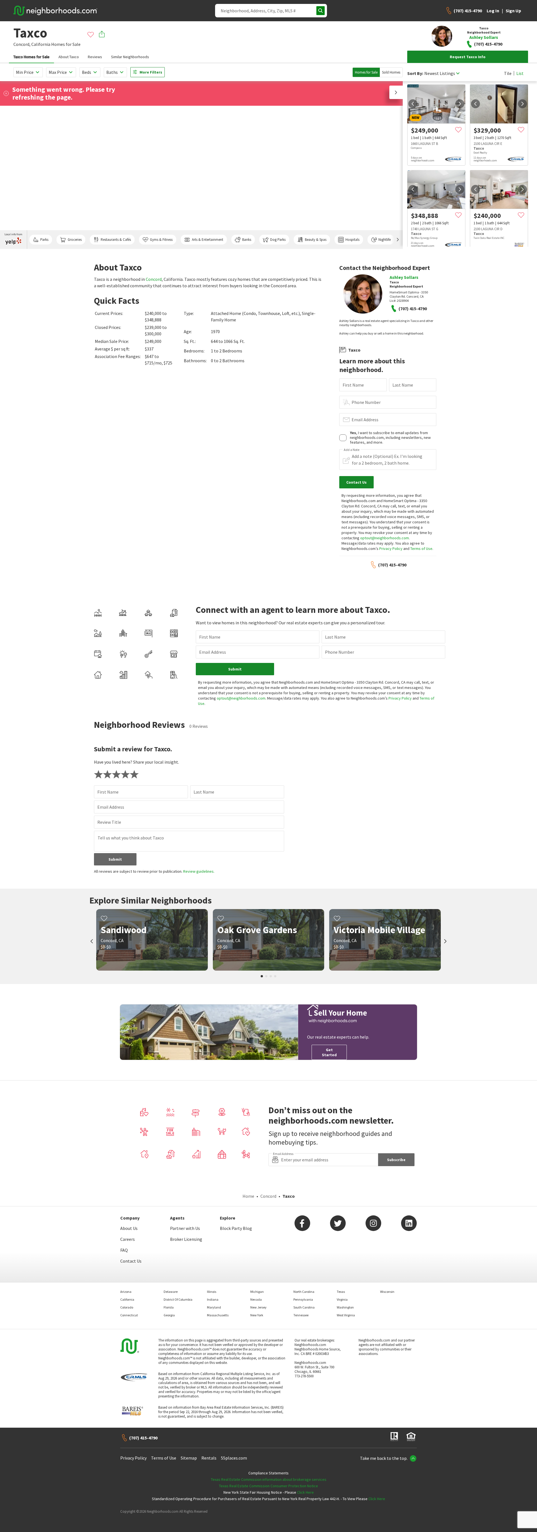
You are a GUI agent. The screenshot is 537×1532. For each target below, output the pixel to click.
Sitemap (189, 1458)
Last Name (402, 385)
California (40, 44)
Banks (246, 239)
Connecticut (129, 1315)
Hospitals (352, 239)
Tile (508, 73)
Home (248, 1196)
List (520, 73)
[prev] (412, 103)
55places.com (234, 1458)
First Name (353, 385)
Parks (44, 239)
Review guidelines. (199, 871)
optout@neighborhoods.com (384, 537)
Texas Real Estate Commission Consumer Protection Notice (268, 1485)
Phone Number (366, 402)
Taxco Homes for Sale (31, 56)
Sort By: (415, 73)
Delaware (171, 1291)
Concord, (21, 44)
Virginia (342, 1299)
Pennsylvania (303, 1299)
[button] (396, 92)
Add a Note (351, 449)
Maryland (214, 1307)
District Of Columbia (178, 1299)
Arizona (125, 1291)
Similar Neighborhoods (130, 56)
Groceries (75, 239)
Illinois (211, 1291)
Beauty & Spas (315, 239)
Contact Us (131, 1261)
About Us (129, 1228)
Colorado (126, 1307)
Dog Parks (278, 239)
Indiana (212, 1299)
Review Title (109, 822)
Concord (154, 279)
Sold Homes (391, 72)
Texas (341, 1291)
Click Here (305, 1492)
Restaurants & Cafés (116, 239)
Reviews (95, 56)
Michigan (257, 1291)
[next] (459, 103)
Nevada (256, 1299)
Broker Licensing (186, 1239)
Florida (169, 1307)
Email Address (365, 419)
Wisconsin (387, 1291)
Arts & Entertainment (207, 239)
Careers (127, 1239)
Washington (345, 1307)
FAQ (124, 1250)
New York (256, 1315)
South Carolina (304, 1307)
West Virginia (346, 1315)
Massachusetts (218, 1315)
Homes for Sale (366, 72)
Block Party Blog (236, 1228)
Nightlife (384, 239)
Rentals (208, 1458)
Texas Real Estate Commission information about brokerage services (268, 1479)
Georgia (169, 1315)
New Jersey (258, 1307)
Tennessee (300, 1315)
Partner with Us (185, 1228)
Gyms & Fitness (161, 239)
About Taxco (68, 56)
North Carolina (303, 1291)
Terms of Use (421, 548)
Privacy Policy (390, 548)
